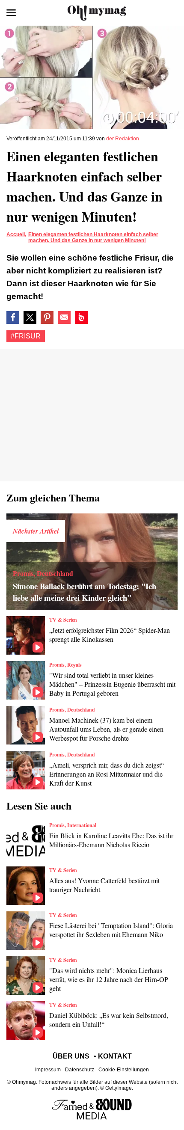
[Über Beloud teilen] (81, 317)
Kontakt (115, 1056)
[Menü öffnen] (11, 13)
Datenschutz (79, 1070)
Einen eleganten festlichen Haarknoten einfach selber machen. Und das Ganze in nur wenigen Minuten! (93, 237)
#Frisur (26, 336)
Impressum (48, 1070)
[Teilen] (47, 317)
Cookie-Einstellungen (123, 1070)
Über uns (71, 1056)
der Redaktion (122, 139)
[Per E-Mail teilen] (64, 317)
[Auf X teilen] (30, 317)
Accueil (15, 234)
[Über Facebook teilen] (12, 317)
